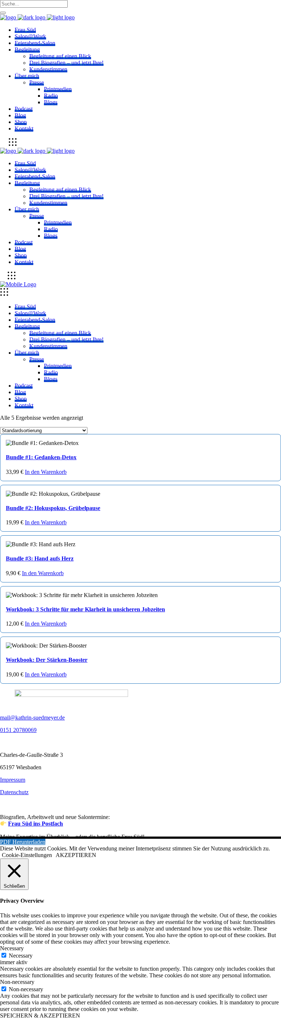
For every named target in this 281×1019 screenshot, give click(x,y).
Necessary (21, 955)
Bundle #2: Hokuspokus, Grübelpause (53, 508)
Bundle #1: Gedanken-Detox (41, 457)
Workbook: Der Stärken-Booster (46, 660)
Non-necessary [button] (17, 982)
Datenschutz (14, 792)
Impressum (12, 780)
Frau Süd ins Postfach (35, 823)
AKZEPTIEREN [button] (76, 855)
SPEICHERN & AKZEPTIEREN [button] (40, 1015)
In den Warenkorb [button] (46, 472)
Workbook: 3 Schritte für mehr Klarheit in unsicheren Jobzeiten (85, 609)
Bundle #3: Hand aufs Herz (40, 558)
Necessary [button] (12, 948)
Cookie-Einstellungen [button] (27, 855)
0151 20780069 (18, 730)
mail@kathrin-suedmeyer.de (32, 717)
